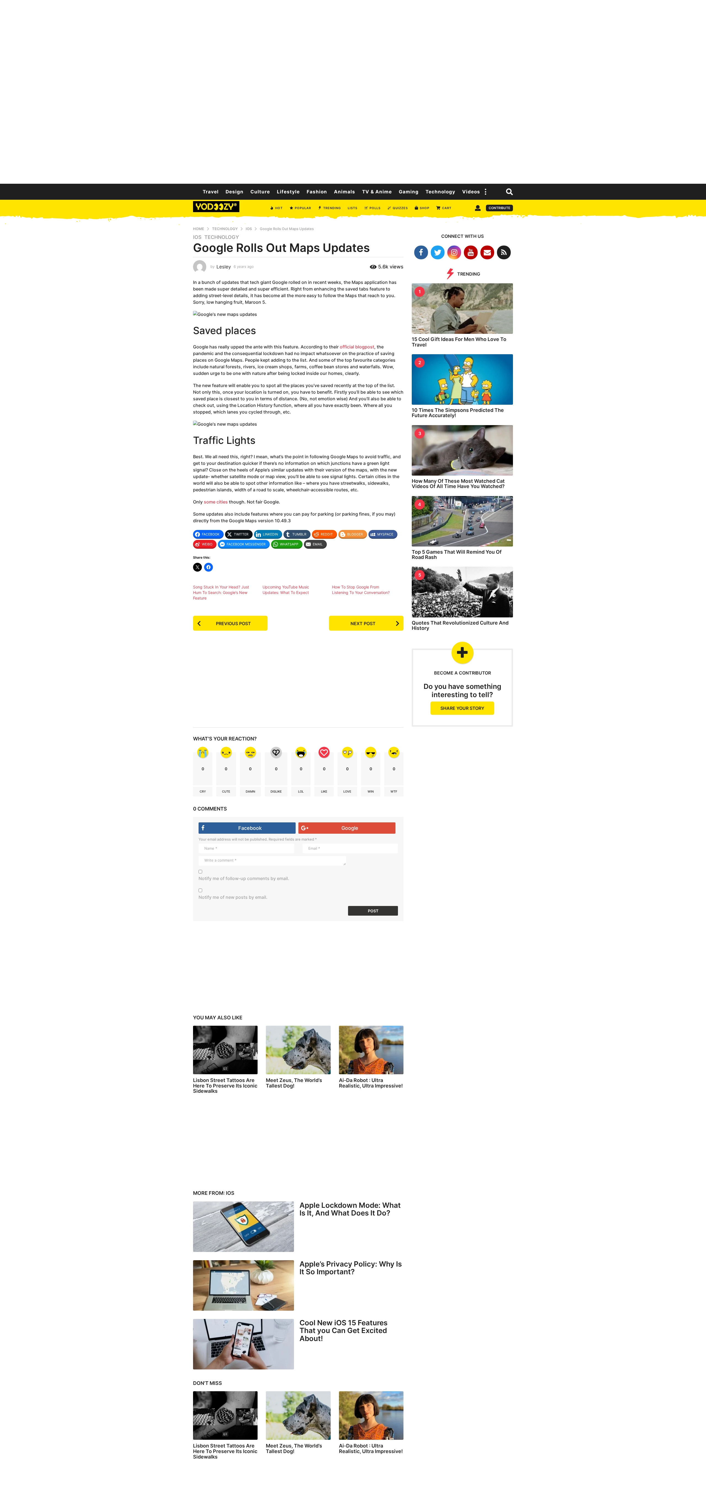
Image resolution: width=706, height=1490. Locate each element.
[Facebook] (421, 252)
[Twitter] (438, 252)
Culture (260, 191)
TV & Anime (377, 191)
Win (371, 791)
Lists (352, 208)
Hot (279, 208)
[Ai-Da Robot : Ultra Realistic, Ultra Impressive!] (371, 1050)
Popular (303, 208)
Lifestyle (288, 191)
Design (235, 191)
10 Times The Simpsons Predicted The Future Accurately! (458, 412)
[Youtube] (471, 252)
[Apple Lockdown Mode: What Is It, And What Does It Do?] (243, 1226)
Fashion (317, 191)
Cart (446, 208)
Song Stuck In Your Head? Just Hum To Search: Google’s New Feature (221, 592)
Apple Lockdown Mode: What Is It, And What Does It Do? (350, 1209)
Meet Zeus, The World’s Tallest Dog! (294, 1083)
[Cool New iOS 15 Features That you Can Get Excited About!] (243, 1344)
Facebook (250, 828)
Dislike (276, 791)
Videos (471, 191)
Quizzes (400, 208)
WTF (394, 791)
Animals (344, 191)
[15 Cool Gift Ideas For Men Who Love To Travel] (462, 308)
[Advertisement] (353, 91)
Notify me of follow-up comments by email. (244, 878)
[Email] (487, 252)
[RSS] (504, 252)
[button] (485, 191)
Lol (301, 791)
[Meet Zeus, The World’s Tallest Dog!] (298, 1050)
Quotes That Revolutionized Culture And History (460, 625)
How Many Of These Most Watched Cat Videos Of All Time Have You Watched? (458, 483)
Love (347, 791)
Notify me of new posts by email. (233, 897)
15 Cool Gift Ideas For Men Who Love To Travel (459, 341)
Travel (211, 191)
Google (349, 828)
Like (324, 791)
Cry (203, 791)
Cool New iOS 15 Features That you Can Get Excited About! (343, 1330)
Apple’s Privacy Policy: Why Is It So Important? (350, 1268)
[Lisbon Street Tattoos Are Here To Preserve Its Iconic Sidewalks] (225, 1050)
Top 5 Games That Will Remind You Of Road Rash (457, 554)
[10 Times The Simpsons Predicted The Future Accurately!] (462, 379)
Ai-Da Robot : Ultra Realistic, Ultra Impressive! (371, 1083)
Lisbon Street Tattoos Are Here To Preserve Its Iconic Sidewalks (225, 1085)
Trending (332, 208)
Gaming (409, 191)
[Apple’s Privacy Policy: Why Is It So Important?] (243, 1285)
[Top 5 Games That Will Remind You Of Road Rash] (462, 521)
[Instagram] (454, 252)
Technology (440, 191)
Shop (424, 208)
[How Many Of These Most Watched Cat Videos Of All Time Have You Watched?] (462, 450)
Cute (226, 791)
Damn (250, 791)
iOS (197, 237)
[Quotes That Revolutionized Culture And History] (462, 592)
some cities (216, 502)
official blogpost (357, 347)
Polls (375, 208)
